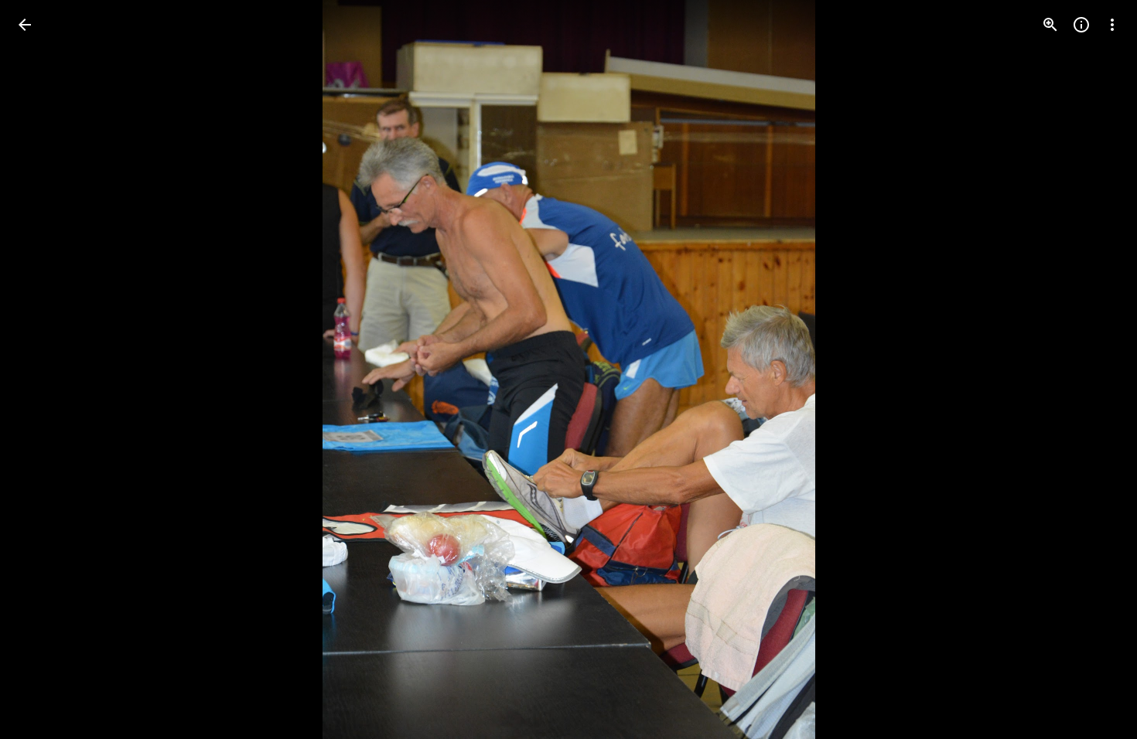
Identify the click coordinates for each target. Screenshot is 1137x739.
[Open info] (1081, 24)
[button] (43, 369)
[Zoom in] (1050, 24)
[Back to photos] (24, 24)
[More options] (1112, 24)
